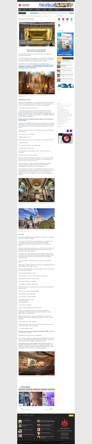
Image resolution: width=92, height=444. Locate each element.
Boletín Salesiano (25, 415)
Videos (67, 120)
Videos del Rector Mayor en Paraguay (62, 122)
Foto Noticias (59, 112)
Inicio (20, 415)
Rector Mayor (65, 117)
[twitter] (68, 1)
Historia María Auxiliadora (65, 112)
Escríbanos (71, 415)
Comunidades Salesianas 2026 (45, 428)
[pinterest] (73, 1)
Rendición (57, 10)
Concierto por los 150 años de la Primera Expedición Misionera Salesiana (66, 13)
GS (73, 442)
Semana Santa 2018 (68, 119)
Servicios (51, 10)
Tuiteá (22, 389)
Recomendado (71, 58)
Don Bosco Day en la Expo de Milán (67, 78)
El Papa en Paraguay (60, 107)
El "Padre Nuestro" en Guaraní (27, 429)
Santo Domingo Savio (37, 20)
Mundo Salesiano (59, 117)
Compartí (29, 389)
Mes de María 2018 (69, 114)
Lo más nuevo (65, 58)
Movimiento (38, 10)
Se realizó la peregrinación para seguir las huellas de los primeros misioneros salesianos (30, 13)
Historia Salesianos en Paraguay (61, 114)
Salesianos (24, 10)
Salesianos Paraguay (27, 442)
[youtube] (70, 1)
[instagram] (71, 1)
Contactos (31, 415)
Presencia (31, 10)
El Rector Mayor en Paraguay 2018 (62, 109)
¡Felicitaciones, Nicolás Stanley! (45, 432)
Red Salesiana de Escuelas (60, 119)
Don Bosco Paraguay (66, 442)
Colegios (44, 10)
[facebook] (67, 1)
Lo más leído (60, 58)
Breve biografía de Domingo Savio (67, 74)
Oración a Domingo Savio (65, 60)
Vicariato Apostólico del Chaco (61, 120)
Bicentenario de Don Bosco (61, 106)
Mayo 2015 (31, 20)
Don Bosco (67, 106)
